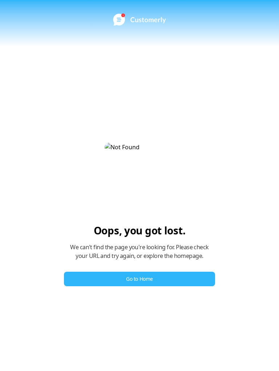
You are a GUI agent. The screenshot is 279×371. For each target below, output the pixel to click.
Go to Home (139, 278)
